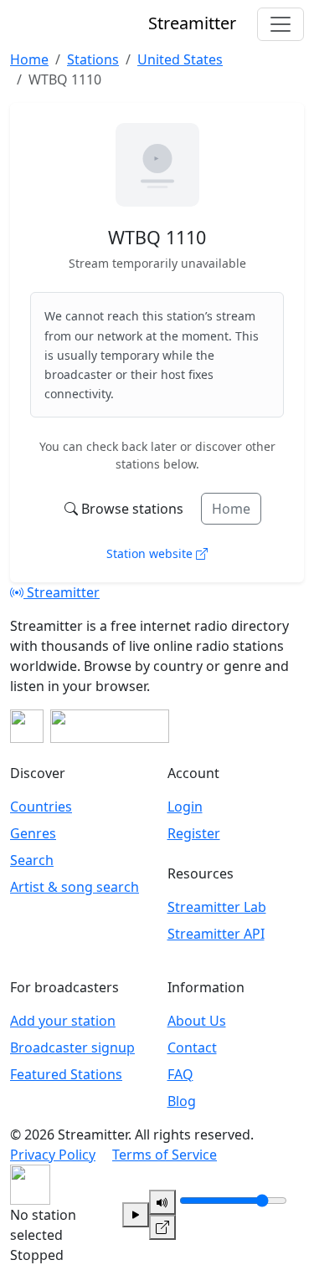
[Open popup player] (162, 1227)
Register (193, 833)
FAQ (180, 1074)
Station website (151, 553)
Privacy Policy (52, 1154)
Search (32, 860)
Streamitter (61, 592)
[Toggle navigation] (280, 24)
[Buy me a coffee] (109, 726)
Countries (41, 806)
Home (231, 508)
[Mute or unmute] (162, 1202)
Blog (181, 1101)
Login (185, 806)
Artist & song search (74, 887)
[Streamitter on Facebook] (27, 726)
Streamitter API (216, 933)
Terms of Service (164, 1154)
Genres (33, 833)
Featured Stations (66, 1074)
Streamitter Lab (216, 907)
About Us (196, 1020)
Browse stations (132, 508)
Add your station (63, 1020)
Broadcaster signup (72, 1047)
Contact (192, 1047)
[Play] (135, 1214)
